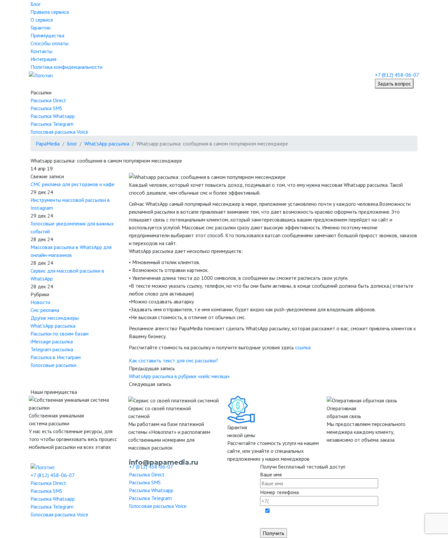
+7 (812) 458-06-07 (397, 74)
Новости (40, 302)
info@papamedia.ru (163, 462)
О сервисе (42, 19)
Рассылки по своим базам (60, 333)
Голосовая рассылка (59, 131)
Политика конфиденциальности (66, 67)
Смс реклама (45, 310)
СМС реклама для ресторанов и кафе (72, 184)
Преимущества (47, 35)
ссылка (303, 347)
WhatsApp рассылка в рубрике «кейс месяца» (179, 376)
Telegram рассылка (52, 349)
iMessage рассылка (52, 341)
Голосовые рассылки (53, 365)
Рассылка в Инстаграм (56, 357)
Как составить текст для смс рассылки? (173, 360)
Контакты (41, 51)
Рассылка (48, 100)
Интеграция (43, 59)
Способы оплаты (50, 43)
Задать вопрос (394, 83)
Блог (36, 4)
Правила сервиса (50, 12)
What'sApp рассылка (53, 325)
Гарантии (41, 27)
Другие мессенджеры (55, 318)
